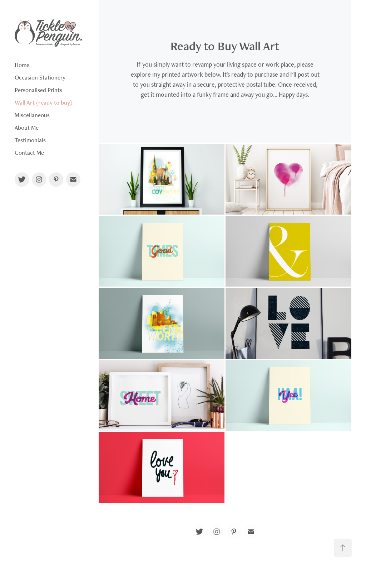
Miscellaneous (32, 115)
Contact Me (29, 153)
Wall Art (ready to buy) (43, 102)
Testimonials (30, 140)
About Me (27, 127)
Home (22, 65)
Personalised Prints (38, 90)
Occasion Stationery (40, 77)
